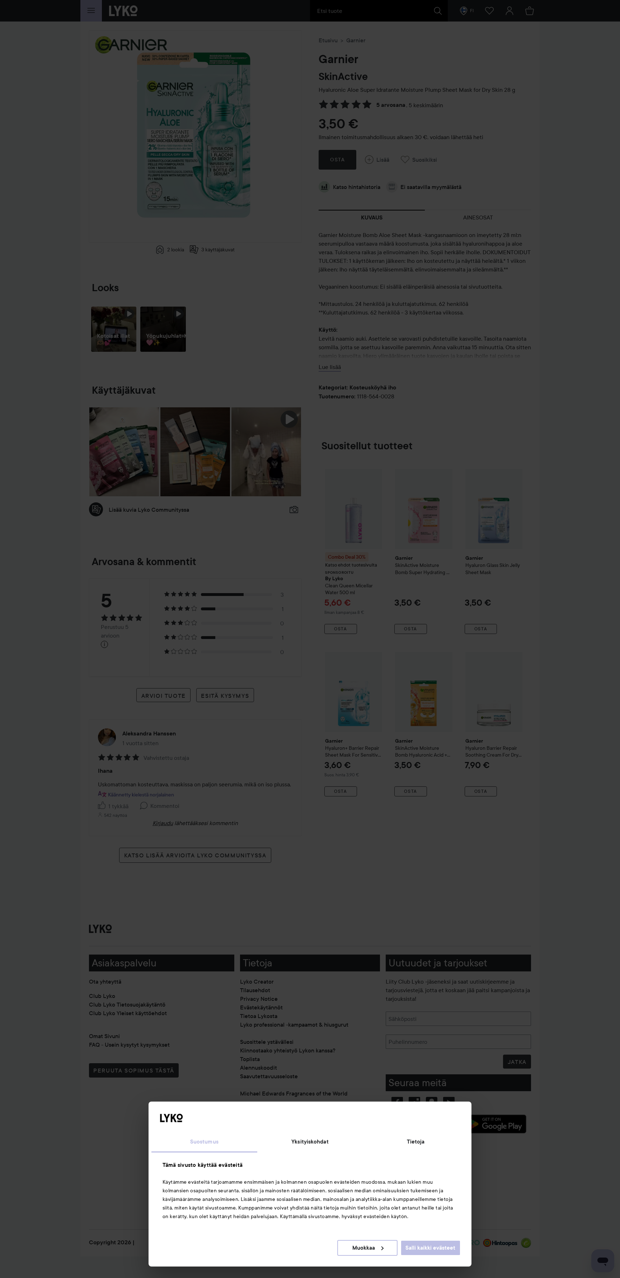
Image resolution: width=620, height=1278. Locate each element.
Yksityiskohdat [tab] (309, 1142)
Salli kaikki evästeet (430, 1248)
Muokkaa (363, 1248)
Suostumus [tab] (204, 1142)
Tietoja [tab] (416, 1142)
